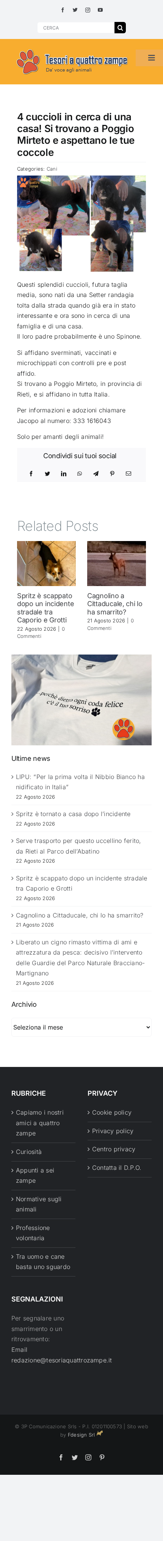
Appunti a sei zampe (35, 1175)
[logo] (72, 49)
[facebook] (62, 10)
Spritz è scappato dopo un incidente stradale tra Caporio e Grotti (45, 608)
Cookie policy (112, 1112)
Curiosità (29, 1151)
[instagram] (87, 10)
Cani (52, 169)
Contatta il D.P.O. (116, 1167)
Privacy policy (112, 1131)
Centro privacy (113, 1149)
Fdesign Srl (81, 1435)
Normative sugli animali (39, 1204)
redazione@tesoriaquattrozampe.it (61, 1360)
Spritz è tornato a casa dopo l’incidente (73, 814)
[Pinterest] (112, 473)
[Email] (128, 473)
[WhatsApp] (80, 473)
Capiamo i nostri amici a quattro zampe (40, 1123)
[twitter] (75, 10)
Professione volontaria (33, 1233)
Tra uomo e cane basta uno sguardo (43, 1262)
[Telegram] (95, 473)
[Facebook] (31, 473)
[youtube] (100, 10)
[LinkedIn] (63, 473)
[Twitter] (47, 473)
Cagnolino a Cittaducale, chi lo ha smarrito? (115, 604)
